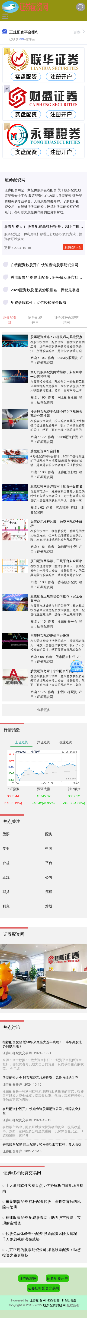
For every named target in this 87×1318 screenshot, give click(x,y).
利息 (6, 905)
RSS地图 (53, 1300)
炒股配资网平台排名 (45, 451)
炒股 (48, 905)
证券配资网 (28, 1278)
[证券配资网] (25, 6)
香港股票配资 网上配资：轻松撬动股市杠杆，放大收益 (42, 1144)
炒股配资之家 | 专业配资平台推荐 (54, 670)
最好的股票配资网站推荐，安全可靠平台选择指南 (56, 373)
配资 (48, 833)
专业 (6, 848)
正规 (6, 877)
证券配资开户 (57, 1278)
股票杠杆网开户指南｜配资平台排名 (56, 486)
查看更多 (43, 709)
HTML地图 (68, 1300)
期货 (6, 891)
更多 (77, 32)
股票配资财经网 (54, 1305)
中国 (48, 848)
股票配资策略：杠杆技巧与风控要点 (56, 336)
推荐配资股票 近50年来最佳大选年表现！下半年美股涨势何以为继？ (42, 1044)
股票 (6, 833)
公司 (48, 877)
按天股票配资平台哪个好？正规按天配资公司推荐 (56, 413)
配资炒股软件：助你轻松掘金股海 (38, 302)
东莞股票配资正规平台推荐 (49, 635)
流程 (48, 891)
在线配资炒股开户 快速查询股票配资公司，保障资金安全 (42, 1110)
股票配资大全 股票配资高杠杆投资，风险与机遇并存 (40, 1077)
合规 (6, 862)
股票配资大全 (72, 247)
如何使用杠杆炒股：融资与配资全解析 (56, 523)
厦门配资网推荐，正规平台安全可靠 (56, 560)
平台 (48, 862)
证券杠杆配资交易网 (43, 1287)
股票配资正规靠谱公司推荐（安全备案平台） (56, 598)
